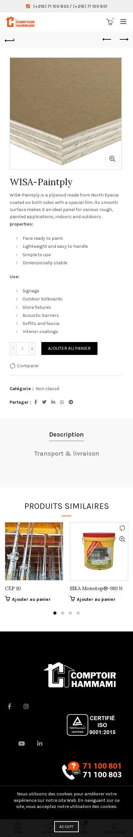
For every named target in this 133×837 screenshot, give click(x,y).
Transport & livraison (66, 453)
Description (66, 434)
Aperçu (57, 539)
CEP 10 (13, 588)
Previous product (107, 39)
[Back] (10, 39)
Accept (66, 826)
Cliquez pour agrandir (112, 159)
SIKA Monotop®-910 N (96, 588)
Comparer (28, 365)
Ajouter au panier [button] (31, 599)
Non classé (47, 388)
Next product (123, 39)
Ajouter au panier (69, 348)
